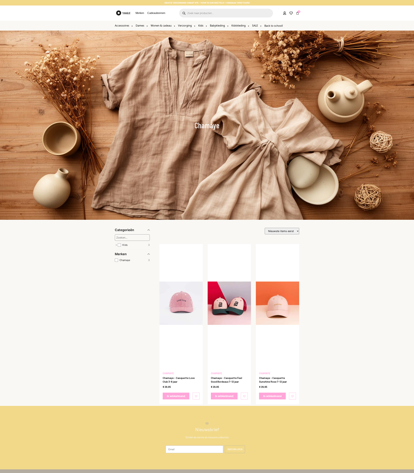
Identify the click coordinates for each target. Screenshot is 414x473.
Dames (140, 25)
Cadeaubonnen (156, 13)
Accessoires (122, 25)
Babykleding (218, 25)
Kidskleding (238, 25)
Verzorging (185, 25)
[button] (197, 396)
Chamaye (168, 373)
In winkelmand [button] (176, 396)
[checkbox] (134, 245)
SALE (255, 25)
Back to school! (273, 25)
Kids (201, 25)
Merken (140, 13)
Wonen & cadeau (161, 25)
